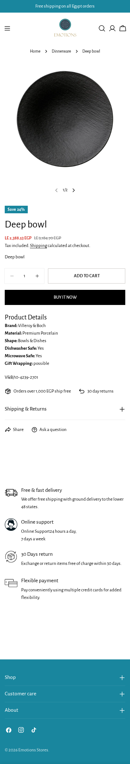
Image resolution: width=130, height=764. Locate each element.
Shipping (38, 245)
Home (35, 51)
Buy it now (65, 297)
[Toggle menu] (7, 28)
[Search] (102, 28)
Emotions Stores (33, 750)
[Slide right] (73, 190)
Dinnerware (61, 51)
